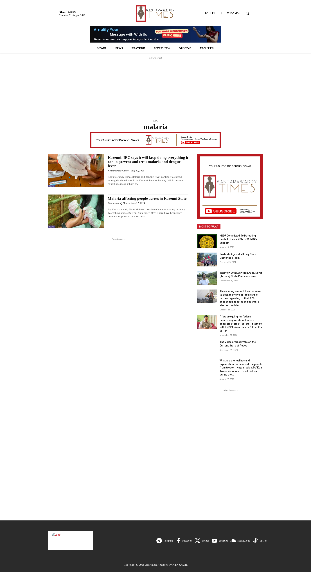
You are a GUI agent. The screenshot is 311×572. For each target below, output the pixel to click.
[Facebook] (178, 541)
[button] (247, 13)
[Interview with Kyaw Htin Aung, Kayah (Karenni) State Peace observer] (207, 278)
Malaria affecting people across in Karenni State (147, 198)
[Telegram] (159, 541)
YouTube (223, 540)
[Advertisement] (155, 82)
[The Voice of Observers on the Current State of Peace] (207, 347)
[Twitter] (197, 541)
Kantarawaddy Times (118, 170)
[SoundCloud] (233, 541)
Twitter (205, 540)
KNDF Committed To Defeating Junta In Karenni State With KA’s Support (238, 239)
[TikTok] (255, 541)
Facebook (187, 540)
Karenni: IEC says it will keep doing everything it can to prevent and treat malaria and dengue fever (148, 161)
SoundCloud (243, 540)
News (52, 186)
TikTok (263, 540)
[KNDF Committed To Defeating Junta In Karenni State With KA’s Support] (207, 241)
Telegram (168, 540)
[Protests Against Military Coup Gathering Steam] (207, 259)
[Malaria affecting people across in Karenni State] (76, 211)
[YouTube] (214, 541)
